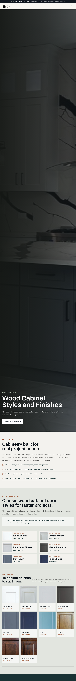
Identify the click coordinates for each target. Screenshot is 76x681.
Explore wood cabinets (12, 422)
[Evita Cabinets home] (6, 6)
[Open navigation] (72, 6)
